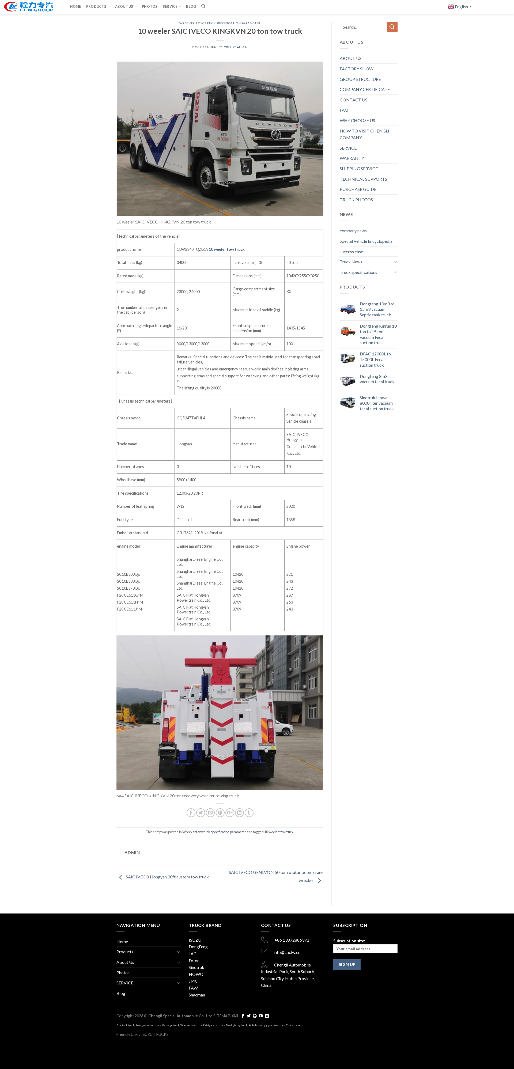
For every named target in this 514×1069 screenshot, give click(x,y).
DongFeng (198, 946)
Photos (150, 6)
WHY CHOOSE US (357, 120)
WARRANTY (352, 158)
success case (351, 251)
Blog (191, 6)
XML (235, 1016)
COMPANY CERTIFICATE (365, 89)
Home (75, 6)
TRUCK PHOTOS (356, 199)
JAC (192, 953)
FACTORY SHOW (356, 68)
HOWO (196, 974)
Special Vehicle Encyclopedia (366, 241)
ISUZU (195, 939)
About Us (124, 6)
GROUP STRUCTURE (360, 79)
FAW (193, 987)
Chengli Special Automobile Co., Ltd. (180, 1016)
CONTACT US (353, 99)
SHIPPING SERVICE (359, 168)
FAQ (344, 109)
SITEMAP (221, 1016)
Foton (194, 960)
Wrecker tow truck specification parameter (219, 23)
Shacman (197, 994)
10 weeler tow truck (227, 249)
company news (353, 230)
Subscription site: (349, 941)
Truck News (351, 261)
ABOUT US (350, 58)
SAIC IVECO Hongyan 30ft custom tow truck (167, 877)
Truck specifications (358, 272)
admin (242, 47)
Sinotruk (196, 967)
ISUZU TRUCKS (155, 1034)
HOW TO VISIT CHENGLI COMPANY (364, 134)
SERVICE (170, 6)
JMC (193, 980)
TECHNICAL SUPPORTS (363, 178)
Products (96, 6)
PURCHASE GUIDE (358, 189)
